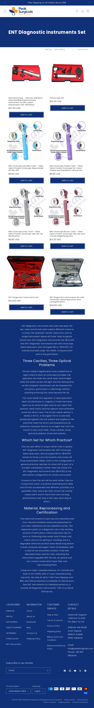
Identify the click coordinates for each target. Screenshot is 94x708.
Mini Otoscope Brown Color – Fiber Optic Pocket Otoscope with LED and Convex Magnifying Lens (67, 233)
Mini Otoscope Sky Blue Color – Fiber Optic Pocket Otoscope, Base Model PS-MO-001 (26, 168)
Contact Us (32, 633)
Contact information (80, 702)
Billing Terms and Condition (55, 638)
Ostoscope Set (57, 98)
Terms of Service (55, 620)
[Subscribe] (47, 670)
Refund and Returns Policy (56, 647)
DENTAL (9, 616)
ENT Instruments (13, 644)
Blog (28, 627)
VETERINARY (11, 633)
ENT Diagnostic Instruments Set (24, 297)
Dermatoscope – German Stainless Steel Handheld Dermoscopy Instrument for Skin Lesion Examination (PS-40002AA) (25, 101)
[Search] (77, 11)
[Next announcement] (89, 2)
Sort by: (48, 49)
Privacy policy (82, 700)
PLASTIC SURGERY (14, 627)
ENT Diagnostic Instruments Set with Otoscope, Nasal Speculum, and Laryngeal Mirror (67, 299)
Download (31, 622)
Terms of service (49, 702)
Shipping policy (54, 631)
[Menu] (5, 11)
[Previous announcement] (4, 2)
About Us (31, 616)
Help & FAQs (52, 615)
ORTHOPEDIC (12, 622)
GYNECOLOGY (12, 638)
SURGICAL (10, 611)
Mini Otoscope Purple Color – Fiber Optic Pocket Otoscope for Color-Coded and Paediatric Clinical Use (66, 168)
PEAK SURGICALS (24, 700)
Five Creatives (56, 700)
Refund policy (70, 700)
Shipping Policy (33, 638)
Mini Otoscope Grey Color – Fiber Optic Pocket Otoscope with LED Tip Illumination (26, 233)
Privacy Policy (53, 626)
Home (29, 611)
